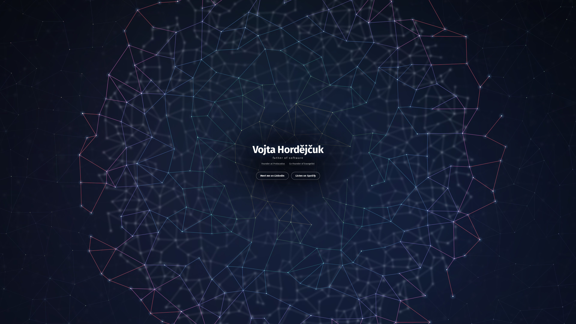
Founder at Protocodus (273, 163)
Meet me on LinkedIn (272, 175)
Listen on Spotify (306, 175)
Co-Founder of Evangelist (302, 163)
